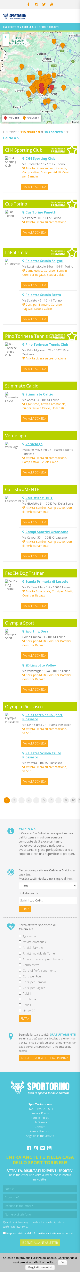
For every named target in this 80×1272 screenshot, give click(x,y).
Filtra (25, 1018)
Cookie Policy (40, 1118)
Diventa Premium (40, 1131)
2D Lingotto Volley (40, 665)
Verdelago (15, 435)
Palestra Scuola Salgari (44, 261)
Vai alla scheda (34, 187)
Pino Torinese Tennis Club (31, 336)
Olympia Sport (19, 623)
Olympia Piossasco (24, 706)
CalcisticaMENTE (22, 489)
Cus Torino (16, 204)
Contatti (40, 1127)
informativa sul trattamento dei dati (52, 1233)
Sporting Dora (36, 631)
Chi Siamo (40, 1122)
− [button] (5, 43)
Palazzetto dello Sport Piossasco (42, 717)
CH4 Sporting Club (23, 150)
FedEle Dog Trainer (24, 573)
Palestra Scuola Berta (43, 295)
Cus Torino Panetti (40, 212)
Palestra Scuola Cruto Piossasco (41, 755)
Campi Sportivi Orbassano (46, 532)
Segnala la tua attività (40, 1136)
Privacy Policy (40, 1113)
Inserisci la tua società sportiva (44, 1058)
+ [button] (5, 37)
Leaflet (75, 121)
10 (73, 800)
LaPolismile (16, 252)
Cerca (25, 909)
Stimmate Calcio (21, 386)
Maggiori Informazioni (40, 1267)
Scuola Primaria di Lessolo (46, 581)
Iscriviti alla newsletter (40, 1243)
